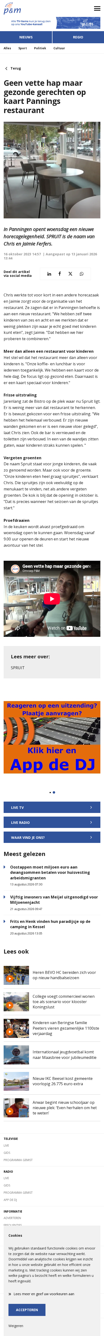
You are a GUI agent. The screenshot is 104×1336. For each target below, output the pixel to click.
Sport (22, 48)
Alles (7, 48)
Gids (7, 1153)
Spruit (18, 667)
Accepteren (27, 1309)
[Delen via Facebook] (60, 274)
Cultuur (59, 48)
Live (6, 1145)
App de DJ (10, 1200)
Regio (78, 37)
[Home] (26, 8)
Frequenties (13, 1225)
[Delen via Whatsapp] (81, 274)
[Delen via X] (70, 274)
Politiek (40, 48)
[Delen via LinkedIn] (49, 274)
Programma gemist (18, 1160)
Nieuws (26, 37)
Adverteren (12, 1218)
